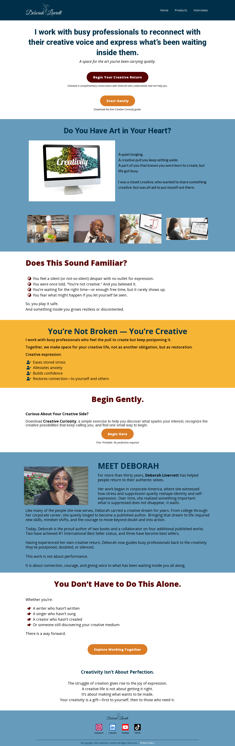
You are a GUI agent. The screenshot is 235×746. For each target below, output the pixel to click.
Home (164, 10)
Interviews (201, 10)
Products (181, 10)
